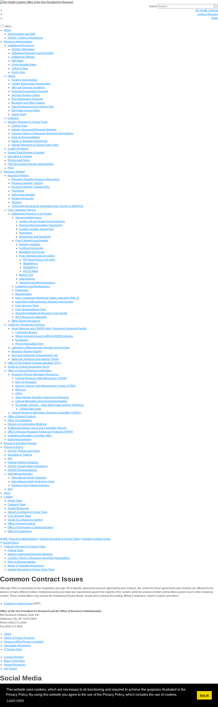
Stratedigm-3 (30, 267)
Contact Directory (14, 657)
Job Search (10, 668)
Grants (11, 76)
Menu (8, 26)
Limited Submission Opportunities (30, 83)
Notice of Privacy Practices (19, 637)
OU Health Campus (206, 10)
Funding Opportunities (24, 79)
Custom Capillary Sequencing (36, 229)
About (7, 30)
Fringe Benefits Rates (23, 64)
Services (16, 202)
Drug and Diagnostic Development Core (34, 355)
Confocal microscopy (31, 248)
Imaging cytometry (29, 244)
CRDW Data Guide (30, 408)
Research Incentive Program (20, 443)
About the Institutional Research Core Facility (41, 313)
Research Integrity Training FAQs (30, 187)
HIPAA (7, 634)
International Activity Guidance (28, 477)
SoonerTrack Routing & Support (26, 152)
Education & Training (20, 156)
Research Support (14, 171)
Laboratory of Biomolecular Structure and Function (44, 301)
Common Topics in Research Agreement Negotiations (42, 133)
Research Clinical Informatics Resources (35, 374)
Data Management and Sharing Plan (32, 106)
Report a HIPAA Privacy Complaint (23, 641)
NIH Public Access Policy (25, 110)
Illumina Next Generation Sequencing (41, 225)
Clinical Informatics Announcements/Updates (41, 401)
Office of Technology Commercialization (30, 527)
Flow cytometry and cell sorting (37, 255)
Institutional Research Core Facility (31, 213)
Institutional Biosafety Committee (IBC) (30, 435)
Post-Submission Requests (27, 99)
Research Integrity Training (27, 183)
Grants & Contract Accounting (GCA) (28, 366)
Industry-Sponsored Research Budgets (33, 129)
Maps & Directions (14, 660)
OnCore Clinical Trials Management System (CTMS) (45, 385)
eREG (18, 393)
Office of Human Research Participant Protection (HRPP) (40, 431)
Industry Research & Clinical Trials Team (34, 144)
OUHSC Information (22, 49)
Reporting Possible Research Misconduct (35, 179)
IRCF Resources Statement (31, 317)
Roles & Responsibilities (25, 137)
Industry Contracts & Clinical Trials (27, 512)
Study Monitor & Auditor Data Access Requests (42, 397)
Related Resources (22, 198)
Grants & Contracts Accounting (25, 519)
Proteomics (21, 290)
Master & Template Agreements (29, 141)
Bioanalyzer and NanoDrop (35, 236)
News (214, 18)
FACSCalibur (30, 271)
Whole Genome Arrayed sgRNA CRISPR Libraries (44, 336)
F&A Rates (17, 60)
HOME (4, 538)
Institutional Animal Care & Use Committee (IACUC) (37, 427)
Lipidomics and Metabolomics (32, 286)
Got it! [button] (204, 695)
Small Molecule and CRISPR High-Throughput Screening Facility (49, 328)
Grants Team (18, 114)
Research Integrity (18, 175)
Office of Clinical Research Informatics (30, 370)
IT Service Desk (13, 649)
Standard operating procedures (37, 282)
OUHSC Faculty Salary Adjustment (27, 466)
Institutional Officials (22, 56)
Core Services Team (27, 305)
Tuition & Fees (19, 68)
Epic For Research (26, 382)
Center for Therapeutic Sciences (26, 324)
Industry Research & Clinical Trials (27, 121)
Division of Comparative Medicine (27, 424)
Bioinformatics (23, 294)
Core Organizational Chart (30, 309)
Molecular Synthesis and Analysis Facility (35, 359)
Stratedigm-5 (30, 263)
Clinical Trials (19, 125)
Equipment (21, 340)
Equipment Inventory (20, 439)
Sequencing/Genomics (28, 217)
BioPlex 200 (26, 274)
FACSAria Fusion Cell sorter (39, 259)
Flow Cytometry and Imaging (31, 240)
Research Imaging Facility (26, 351)
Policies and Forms (19, 160)
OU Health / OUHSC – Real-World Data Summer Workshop (49, 405)
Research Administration (18, 41)
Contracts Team (17, 504)
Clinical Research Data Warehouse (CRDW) (41, 378)
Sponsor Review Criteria (25, 95)
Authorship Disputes (23, 194)
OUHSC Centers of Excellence (25, 37)
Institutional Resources (21, 45)
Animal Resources (18, 508)
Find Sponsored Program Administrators (31, 164)
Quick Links (18, 72)
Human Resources (15, 664)
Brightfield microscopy (32, 252)
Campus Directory (207, 14)
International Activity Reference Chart (32, 481)
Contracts (13, 118)
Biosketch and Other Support (28, 102)
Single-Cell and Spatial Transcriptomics (42, 221)
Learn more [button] (15, 700)
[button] (9, 542)
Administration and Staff (21, 34)
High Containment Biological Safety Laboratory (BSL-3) (47, 297)
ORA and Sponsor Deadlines (28, 87)
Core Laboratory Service (22, 209)
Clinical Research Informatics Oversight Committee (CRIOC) (46, 412)
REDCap (20, 389)
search (153, 6)
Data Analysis (27, 278)
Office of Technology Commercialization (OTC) (34, 362)
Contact (8, 496)
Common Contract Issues (18, 603)
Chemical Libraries (26, 332)
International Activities (20, 473)
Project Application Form (29, 343)
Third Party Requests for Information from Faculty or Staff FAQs (47, 206)
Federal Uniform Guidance (23, 462)
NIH (10, 458)
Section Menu (10, 542)
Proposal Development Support (29, 91)
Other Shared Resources (25, 320)
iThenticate (17, 190)
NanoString (25, 232)
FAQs (11, 167)
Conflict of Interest (18, 148)
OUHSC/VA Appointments (22, 470)
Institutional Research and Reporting (32, 53)
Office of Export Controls (22, 416)
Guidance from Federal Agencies (30, 485)
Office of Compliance (20, 420)
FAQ (10, 489)
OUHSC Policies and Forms (24, 450)
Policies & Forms (13, 447)
